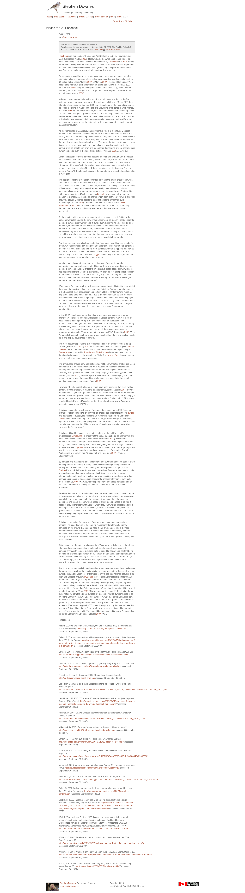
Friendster (113, 62)
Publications (59, 17)
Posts (81, 17)
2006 (83, 59)
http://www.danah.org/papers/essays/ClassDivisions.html (84, 655)
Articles (89, 17)
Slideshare (64, 205)
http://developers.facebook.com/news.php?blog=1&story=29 (92, 768)
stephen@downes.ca (69, 886)
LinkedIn (101, 194)
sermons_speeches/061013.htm (137, 855)
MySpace (88, 577)
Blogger (96, 254)
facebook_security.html (134, 718)
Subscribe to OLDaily (122, 21)
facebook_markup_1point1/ (131, 843)
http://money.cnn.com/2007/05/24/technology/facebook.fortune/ (87, 730)
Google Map (64, 352)
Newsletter (72, 17)
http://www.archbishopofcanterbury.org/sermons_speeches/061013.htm (91, 855)
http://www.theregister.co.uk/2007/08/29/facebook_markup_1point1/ (89, 843)
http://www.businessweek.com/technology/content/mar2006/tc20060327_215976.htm (97, 779)
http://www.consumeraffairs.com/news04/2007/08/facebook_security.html (91, 718)
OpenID (79, 447)
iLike (87, 347)
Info (101, 50)
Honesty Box (112, 355)
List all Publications (113, 50)
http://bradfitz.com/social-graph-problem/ (77, 678)
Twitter (75, 205)
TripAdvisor (89, 352)
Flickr (122, 203)
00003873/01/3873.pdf (118, 829)
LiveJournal (77, 436)
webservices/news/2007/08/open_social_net (147, 690)
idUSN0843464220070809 (136, 756)
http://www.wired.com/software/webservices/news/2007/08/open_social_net (93, 690)
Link (97, 50)
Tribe (124, 62)
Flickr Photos (102, 352)
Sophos (62, 470)
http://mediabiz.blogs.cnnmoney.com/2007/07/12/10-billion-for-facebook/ (91, 742)
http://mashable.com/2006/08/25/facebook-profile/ (97, 866)
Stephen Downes (69, 37)
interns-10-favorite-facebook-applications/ (98, 704)
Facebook (63, 56)
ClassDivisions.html (119, 655)
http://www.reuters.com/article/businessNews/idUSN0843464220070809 (91, 756)
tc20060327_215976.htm (146, 779)
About (112, 17)
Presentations (101, 17)
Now (119, 17)
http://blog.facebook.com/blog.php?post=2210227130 (102, 628)
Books (49, 17)
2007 (89, 82)
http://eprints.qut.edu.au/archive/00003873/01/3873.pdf (83, 829)
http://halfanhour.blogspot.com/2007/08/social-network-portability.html (90, 666)
